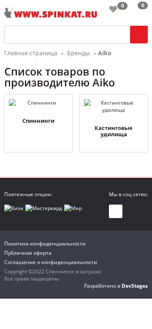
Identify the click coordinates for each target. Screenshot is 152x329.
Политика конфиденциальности (45, 243)
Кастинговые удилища (114, 131)
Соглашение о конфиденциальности (50, 262)
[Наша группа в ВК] (115, 211)
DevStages (135, 285)
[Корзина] (136, 10)
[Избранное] (113, 9)
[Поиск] (139, 34)
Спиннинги (38, 120)
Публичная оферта (28, 252)
